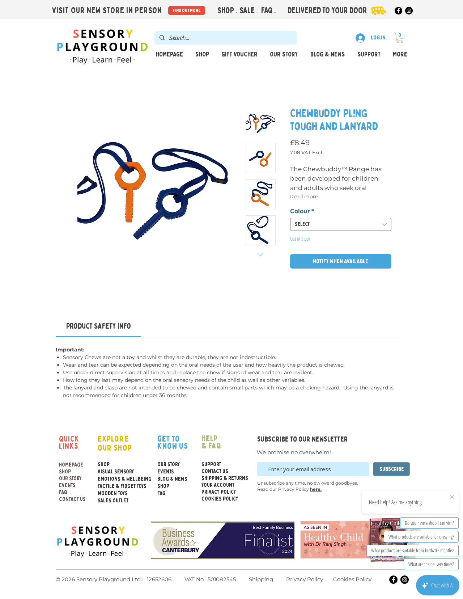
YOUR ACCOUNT (217, 485)
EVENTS (67, 485)
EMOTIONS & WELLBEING (113, 479)
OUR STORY (70, 478)
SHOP (65, 471)
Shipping (261, 579)
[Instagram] (409, 10)
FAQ (267, 10)
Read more (304, 196)
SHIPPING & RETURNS (218, 478)
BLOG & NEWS (172, 479)
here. (316, 489)
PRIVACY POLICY (218, 492)
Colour (302, 211)
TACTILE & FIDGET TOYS (113, 486)
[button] (400, 38)
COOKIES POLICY (218, 498)
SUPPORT (211, 464)
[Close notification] (452, 497)
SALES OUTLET (113, 500)
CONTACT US (72, 499)
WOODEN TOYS (113, 493)
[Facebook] (398, 10)
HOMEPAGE (71, 464)
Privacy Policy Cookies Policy (328, 579)
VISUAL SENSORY (113, 471)
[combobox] (340, 224)
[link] (98, 326)
